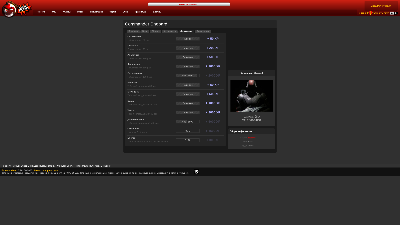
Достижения (186, 31)
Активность (170, 31)
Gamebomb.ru (9, 170)
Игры (54, 12)
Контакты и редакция (46, 170)
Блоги (125, 12)
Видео (80, 12)
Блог (144, 31)
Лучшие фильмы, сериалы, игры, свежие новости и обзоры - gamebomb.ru (16, 9)
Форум (113, 12)
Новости (41, 12)
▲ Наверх (105, 166)
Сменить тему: (381, 13)
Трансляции (140, 12)
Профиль (133, 31)
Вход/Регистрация (381, 6)
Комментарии (96, 12)
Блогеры (157, 12)
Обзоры (66, 12)
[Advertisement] (251, 49)
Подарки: (363, 13)
